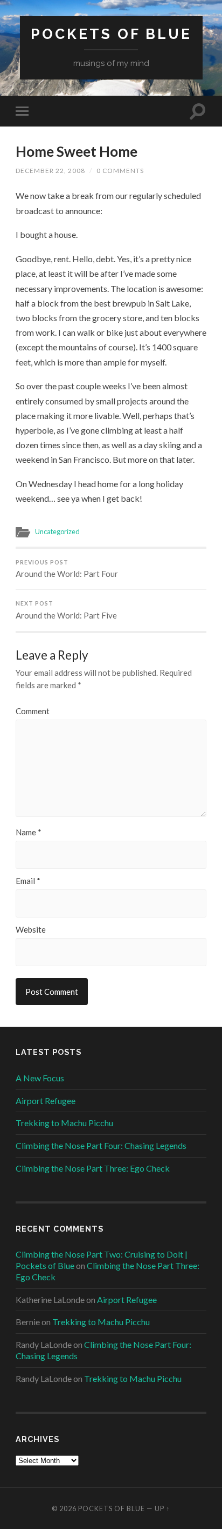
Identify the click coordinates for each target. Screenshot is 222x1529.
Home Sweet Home (76, 151)
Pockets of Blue (111, 33)
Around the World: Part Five (66, 610)
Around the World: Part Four (67, 569)
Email (28, 881)
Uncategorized (57, 531)
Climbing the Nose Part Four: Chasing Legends (101, 1145)
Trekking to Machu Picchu (64, 1123)
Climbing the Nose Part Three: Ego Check (93, 1168)
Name (28, 832)
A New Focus (40, 1078)
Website (31, 930)
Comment (33, 711)
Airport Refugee (45, 1100)
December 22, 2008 (50, 171)
